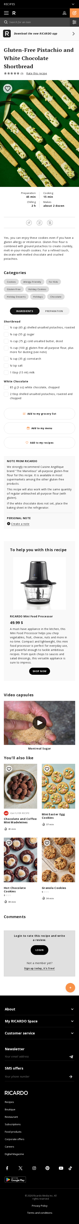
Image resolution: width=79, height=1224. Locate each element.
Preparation (54, 311)
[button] (74, 13)
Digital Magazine (14, 1154)
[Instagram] (35, 1168)
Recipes (9, 1102)
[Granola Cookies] (58, 860)
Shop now (40, 671)
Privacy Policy (40, 1205)
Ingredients (24, 311)
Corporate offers (14, 1139)
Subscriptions (13, 1124)
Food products (13, 1131)
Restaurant (11, 1117)
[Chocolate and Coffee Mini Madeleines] (20, 786)
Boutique (10, 1109)
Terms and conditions (39, 1212)
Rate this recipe (36, 73)
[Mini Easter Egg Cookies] (58, 786)
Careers (9, 1146)
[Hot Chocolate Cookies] (20, 860)
